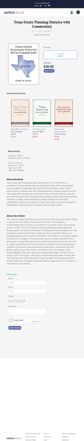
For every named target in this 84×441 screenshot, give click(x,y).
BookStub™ (66, 440)
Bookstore (65, 437)
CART (46, 6)
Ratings (11, 296)
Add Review (12, 274)
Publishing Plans (30, 437)
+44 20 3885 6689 (43, 3)
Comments (12, 306)
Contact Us (47, 437)
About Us (47, 434)
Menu (79, 12)
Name (10, 278)
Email (10, 287)
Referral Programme (69, 434)
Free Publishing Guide (32, 434)
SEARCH (36, 6)
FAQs (45, 440)
